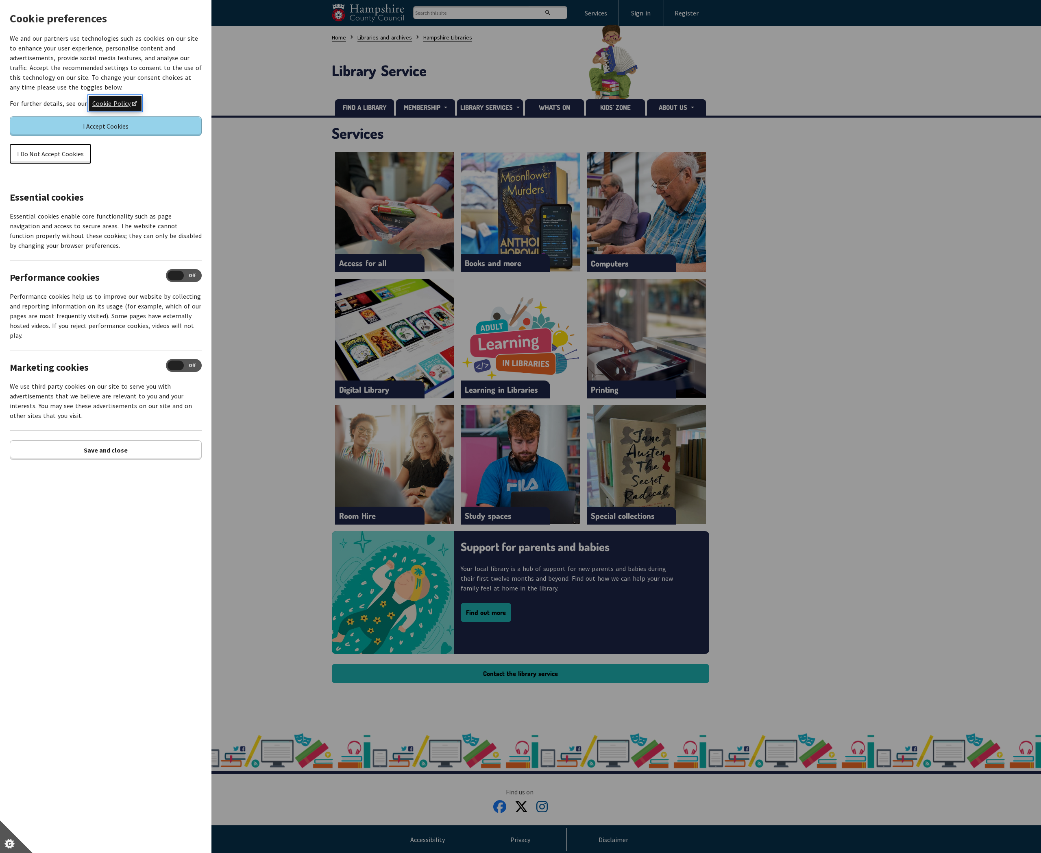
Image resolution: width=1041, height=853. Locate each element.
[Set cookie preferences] (16, 836)
